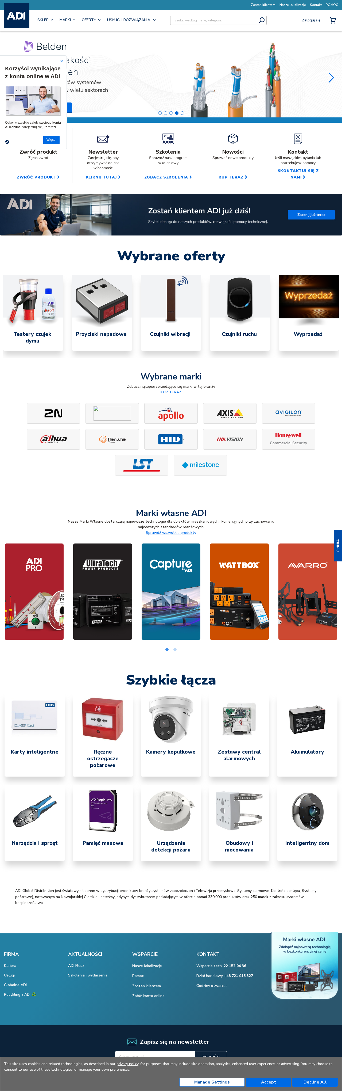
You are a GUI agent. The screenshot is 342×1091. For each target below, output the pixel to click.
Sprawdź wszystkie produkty (171, 532)
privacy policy (127, 1063)
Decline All (315, 1082)
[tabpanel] (33, 313)
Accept (268, 1082)
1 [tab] (167, 649)
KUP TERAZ (171, 392)
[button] (338, 545)
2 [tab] (175, 649)
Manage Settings (212, 1082)
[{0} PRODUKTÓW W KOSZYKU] (334, 21)
